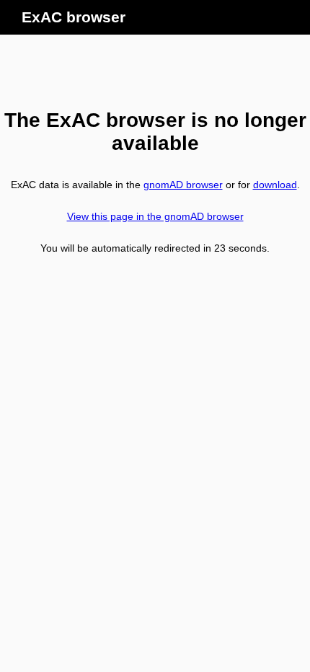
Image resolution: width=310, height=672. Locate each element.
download (275, 184)
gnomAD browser (183, 184)
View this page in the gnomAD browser (155, 216)
